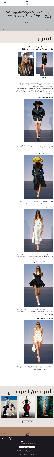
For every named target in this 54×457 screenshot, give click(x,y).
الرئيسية (52, 29)
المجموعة (47, 33)
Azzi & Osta (9, 414)
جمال (43, 33)
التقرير (52, 32)
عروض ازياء (47, 29)
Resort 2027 (9, 415)
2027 (27, 415)
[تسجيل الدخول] (45, 3)
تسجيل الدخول (27, 447)
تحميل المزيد (30, 421)
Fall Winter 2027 (45, 415)
